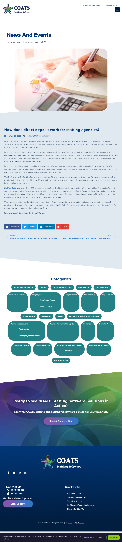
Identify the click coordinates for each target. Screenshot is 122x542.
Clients (43, 287)
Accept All (113, 537)
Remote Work (105, 324)
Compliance (83, 287)
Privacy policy (89, 537)
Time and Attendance (99, 345)
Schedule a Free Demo (93, 5)
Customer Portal (112, 5)
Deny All (101, 537)
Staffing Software (12, 188)
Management (29, 316)
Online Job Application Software (84, 316)
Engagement (71, 295)
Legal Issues (107, 295)
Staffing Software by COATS (69, 345)
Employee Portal (48, 300)
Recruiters (87, 324)
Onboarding (46, 307)
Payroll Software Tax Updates (63, 324)
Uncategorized (61, 360)
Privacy (69, 523)
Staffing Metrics (43, 345)
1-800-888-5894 (18, 490)
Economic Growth (17, 295)
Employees (37, 295)
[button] (117, 9)
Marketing (46, 316)
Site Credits (79, 523)
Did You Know (102, 287)
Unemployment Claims (29, 336)
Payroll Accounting (19, 324)
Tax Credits (24, 329)
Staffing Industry (42, 136)
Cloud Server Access (62, 287)
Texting (68, 350)
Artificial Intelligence (23, 287)
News (30, 136)
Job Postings (89, 295)
